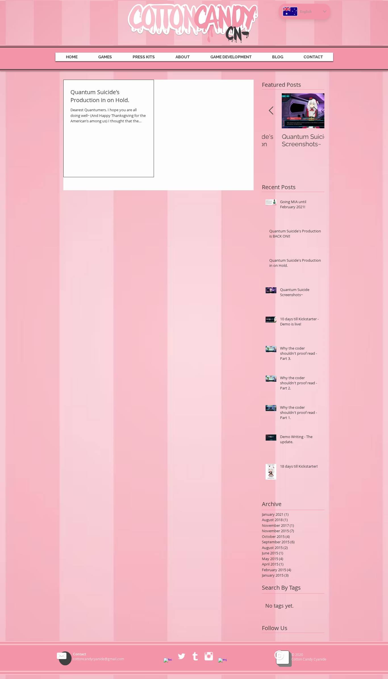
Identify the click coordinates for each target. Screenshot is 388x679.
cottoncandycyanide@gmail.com (98, 659)
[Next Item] (315, 110)
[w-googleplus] (222, 662)
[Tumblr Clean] (195, 656)
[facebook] (168, 662)
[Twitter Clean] (181, 656)
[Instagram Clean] (209, 656)
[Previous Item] (271, 110)
